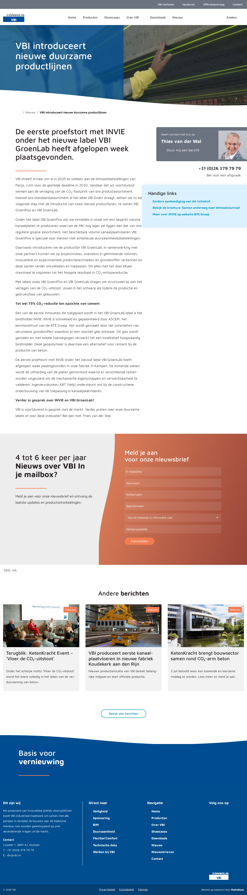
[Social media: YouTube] (214, 814)
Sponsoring (101, 818)
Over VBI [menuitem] (133, 17)
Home (155, 811)
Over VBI (158, 824)
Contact (157, 858)
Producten (159, 818)
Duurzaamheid (104, 831)
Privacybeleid (107, 889)
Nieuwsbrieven (162, 852)
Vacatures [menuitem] (188, 4)
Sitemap (143, 889)
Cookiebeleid (126, 889)
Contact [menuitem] (237, 4)
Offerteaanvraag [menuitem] (213, 4)
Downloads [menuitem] (158, 17)
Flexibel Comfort (105, 838)
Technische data (105, 845)
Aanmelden (139, 541)
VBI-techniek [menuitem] (165, 4)
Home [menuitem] (72, 17)
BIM (96, 824)
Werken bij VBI (104, 852)
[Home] (19, 112)
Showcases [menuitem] (112, 17)
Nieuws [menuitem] (177, 17)
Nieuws (156, 845)
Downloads (159, 838)
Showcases (159, 831)
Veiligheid (100, 811)
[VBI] (13, 17)
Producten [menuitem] (90, 17)
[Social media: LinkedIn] (226, 814)
